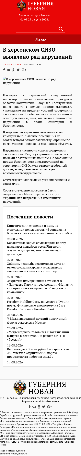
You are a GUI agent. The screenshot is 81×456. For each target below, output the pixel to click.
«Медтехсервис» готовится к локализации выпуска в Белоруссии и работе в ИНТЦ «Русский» (38, 336)
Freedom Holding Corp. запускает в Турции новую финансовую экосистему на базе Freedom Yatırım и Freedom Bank (38, 305)
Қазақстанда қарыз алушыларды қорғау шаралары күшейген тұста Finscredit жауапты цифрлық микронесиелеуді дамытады (36, 248)
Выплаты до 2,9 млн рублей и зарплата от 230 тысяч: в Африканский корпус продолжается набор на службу (38, 353)
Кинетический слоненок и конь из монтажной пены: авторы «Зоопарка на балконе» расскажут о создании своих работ (39, 229)
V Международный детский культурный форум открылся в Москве (37, 320)
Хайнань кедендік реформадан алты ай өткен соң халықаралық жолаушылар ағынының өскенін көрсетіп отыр (36, 267)
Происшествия (12, 64)
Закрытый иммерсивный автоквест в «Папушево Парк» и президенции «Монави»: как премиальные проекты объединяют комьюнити (40, 286)
